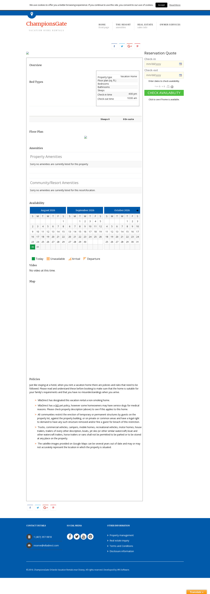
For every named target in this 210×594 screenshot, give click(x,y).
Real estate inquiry (119, 540)
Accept (161, 4)
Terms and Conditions (121, 545)
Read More (174, 4)
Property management (122, 535)
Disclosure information (122, 551)
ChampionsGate (46, 26)
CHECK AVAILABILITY (164, 92)
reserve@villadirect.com (46, 545)
